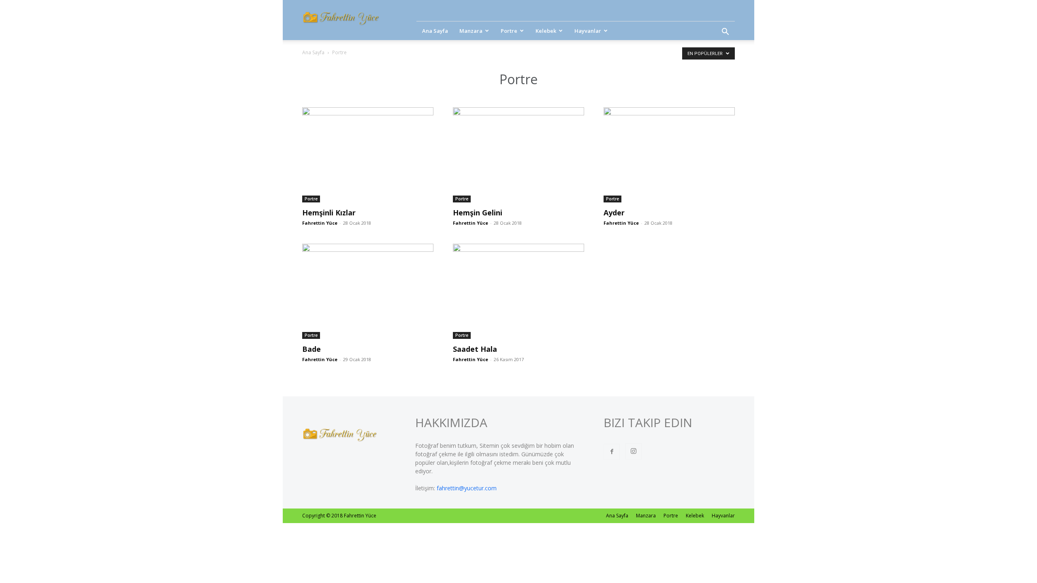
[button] (725, 32)
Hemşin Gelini (477, 212)
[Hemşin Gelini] (518, 154)
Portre (509, 30)
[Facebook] (612, 452)
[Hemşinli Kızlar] (367, 154)
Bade (311, 349)
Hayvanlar (587, 30)
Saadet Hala (475, 349)
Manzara (470, 30)
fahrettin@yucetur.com (467, 488)
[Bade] (367, 291)
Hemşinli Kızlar (329, 212)
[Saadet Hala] (518, 291)
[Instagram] (633, 451)
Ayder (614, 212)
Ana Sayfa (435, 30)
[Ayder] (669, 154)
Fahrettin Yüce (319, 223)
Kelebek (546, 30)
